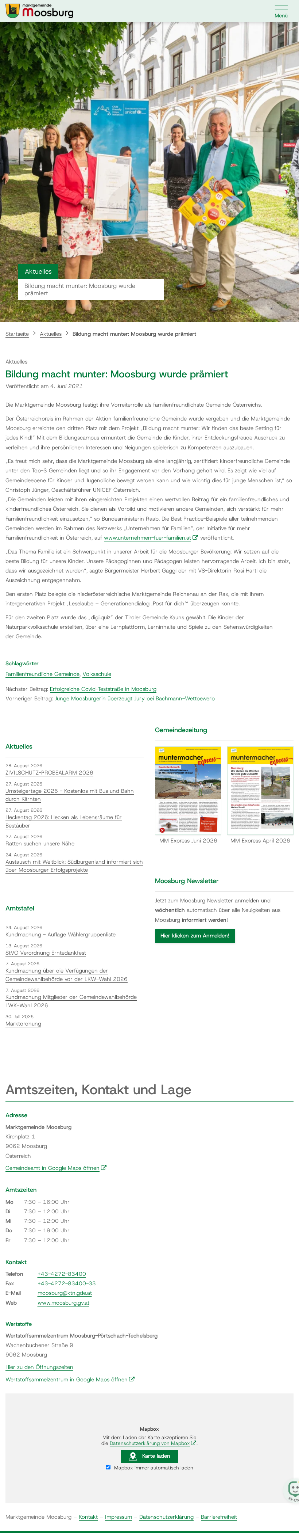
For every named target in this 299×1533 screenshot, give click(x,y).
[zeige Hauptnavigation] (281, 11)
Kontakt (88, 1517)
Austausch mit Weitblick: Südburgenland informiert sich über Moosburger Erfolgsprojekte (74, 866)
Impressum (118, 1517)
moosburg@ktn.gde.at (65, 1293)
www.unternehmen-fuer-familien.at (151, 537)
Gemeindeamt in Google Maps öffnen (56, 1168)
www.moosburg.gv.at (63, 1302)
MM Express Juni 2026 (188, 840)
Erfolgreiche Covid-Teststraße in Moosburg (103, 689)
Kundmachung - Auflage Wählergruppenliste (60, 934)
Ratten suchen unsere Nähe (39, 843)
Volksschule (96, 674)
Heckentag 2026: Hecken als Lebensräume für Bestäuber (63, 821)
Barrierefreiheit (219, 1517)
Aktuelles (51, 334)
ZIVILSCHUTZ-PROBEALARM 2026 (49, 772)
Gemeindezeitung (181, 730)
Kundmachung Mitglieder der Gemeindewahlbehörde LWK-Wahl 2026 (71, 1001)
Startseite (17, 334)
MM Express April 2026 (260, 840)
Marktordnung (23, 1023)
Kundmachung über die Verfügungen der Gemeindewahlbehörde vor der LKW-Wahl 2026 (66, 975)
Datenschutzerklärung (166, 1517)
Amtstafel (19, 908)
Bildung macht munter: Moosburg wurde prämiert (134, 334)
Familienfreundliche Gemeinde (42, 674)
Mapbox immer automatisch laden (153, 1467)
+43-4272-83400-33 (67, 1283)
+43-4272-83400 (62, 1274)
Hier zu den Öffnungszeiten (39, 1367)
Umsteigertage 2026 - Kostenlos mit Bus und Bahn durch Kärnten (69, 795)
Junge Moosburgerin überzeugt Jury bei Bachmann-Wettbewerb (135, 698)
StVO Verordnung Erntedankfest (45, 952)
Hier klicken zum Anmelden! (194, 935)
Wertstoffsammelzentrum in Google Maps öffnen (70, 1379)
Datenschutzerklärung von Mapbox (153, 1443)
